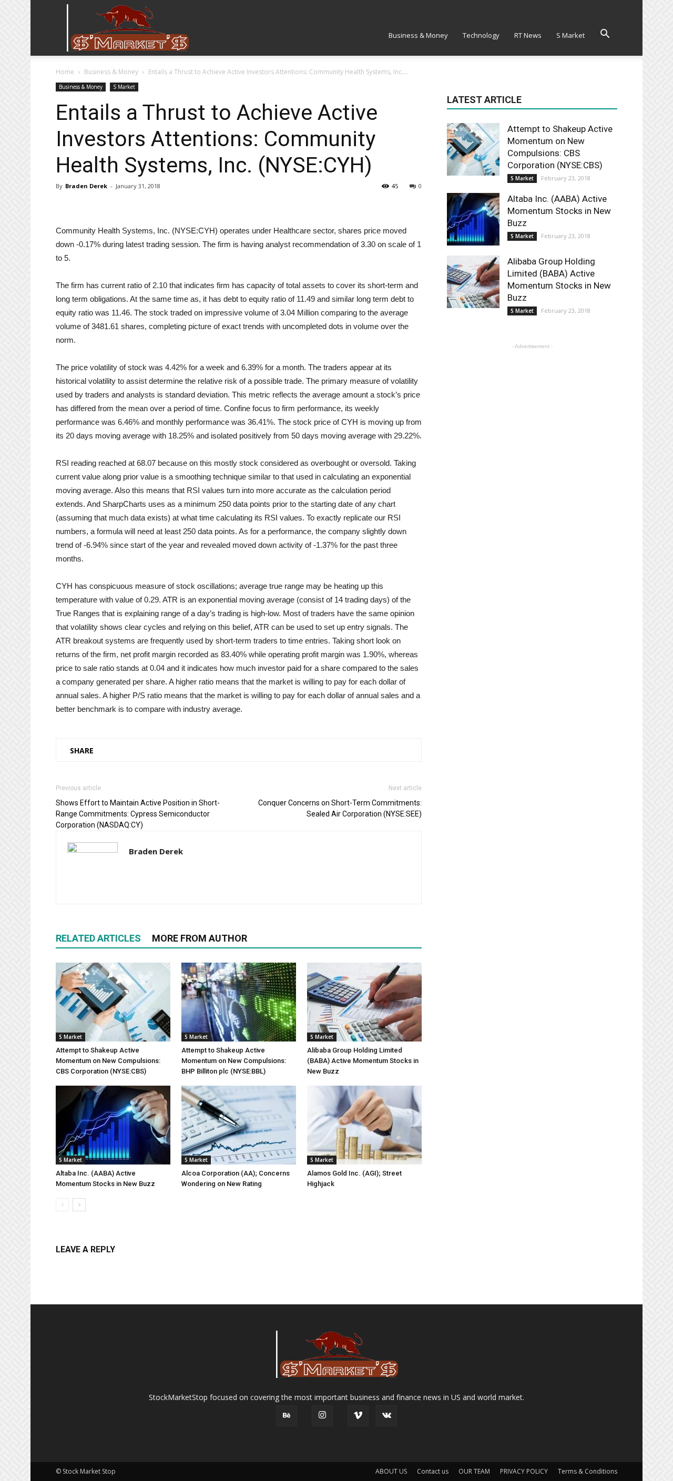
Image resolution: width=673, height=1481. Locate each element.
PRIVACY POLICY (524, 1471)
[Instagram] (322, 1415)
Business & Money (418, 35)
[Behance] (286, 1415)
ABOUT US (391, 1471)
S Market (570, 35)
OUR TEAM (474, 1471)
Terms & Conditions (587, 1471)
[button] (604, 34)
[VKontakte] (386, 1415)
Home (65, 71)
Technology (481, 35)
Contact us (432, 1471)
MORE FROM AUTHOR (199, 938)
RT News (528, 35)
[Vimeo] (358, 1415)
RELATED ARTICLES (98, 938)
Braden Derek (86, 186)
